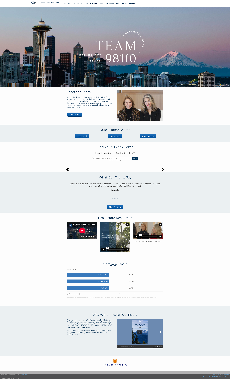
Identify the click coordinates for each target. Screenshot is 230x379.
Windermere (24, 374)
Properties (79, 4)
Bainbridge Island (94, 101)
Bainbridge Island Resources (116, 3)
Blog (102, 4)
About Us (133, 4)
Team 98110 (67, 3)
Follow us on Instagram (115, 365)
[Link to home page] (33, 3)
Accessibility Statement (210, 376)
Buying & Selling (92, 4)
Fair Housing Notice (223, 376)
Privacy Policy (225, 374)
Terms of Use (215, 374)
